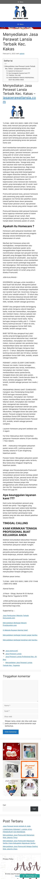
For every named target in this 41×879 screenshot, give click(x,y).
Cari (4, 805)
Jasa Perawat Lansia (13, 654)
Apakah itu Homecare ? (15, 71)
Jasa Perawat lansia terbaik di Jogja (17, 826)
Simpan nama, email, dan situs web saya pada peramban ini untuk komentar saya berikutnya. (20, 723)
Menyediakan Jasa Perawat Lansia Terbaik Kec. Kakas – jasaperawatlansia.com (20, 67)
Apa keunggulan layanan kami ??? (19, 73)
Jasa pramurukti (11, 651)
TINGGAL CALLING (15, 75)
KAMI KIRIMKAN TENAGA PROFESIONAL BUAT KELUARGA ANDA (21, 79)
